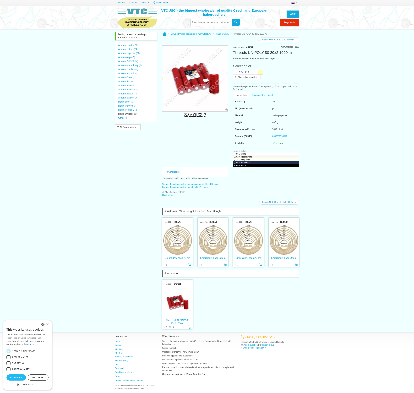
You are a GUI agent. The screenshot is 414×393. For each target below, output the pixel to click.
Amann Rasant (128, 81)
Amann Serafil (127, 93)
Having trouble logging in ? (253, 348)
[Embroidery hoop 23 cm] (213, 239)
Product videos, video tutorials (129, 380)
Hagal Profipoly (127, 109)
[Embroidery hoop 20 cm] (177, 239)
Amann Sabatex (128, 89)
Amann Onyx (126, 77)
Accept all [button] (16, 377)
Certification (174, 172)
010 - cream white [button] (244, 157)
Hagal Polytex (127, 105)
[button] (27, 385)
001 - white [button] (241, 154)
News (117, 376)
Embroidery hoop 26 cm (248, 258)
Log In (293, 13)
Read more (29, 344)
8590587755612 (279, 136)
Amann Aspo (126, 57)
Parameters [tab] (241, 95)
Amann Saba (127, 85)
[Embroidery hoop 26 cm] (248, 239)
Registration (289, 22)
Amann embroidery (130, 65)
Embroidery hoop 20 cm (177, 258)
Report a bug (268, 345)
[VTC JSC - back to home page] (137, 18)
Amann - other (127, 49)
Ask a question (251, 345)
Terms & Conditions (124, 356)
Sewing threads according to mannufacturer (132, 36)
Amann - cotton (127, 45)
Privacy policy (121, 360)
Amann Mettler (128, 69)
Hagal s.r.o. (167, 195)
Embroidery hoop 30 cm (284, 258)
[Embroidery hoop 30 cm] (284, 239)
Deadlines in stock (123, 372)
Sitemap (133, 2)
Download (119, 368)
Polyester (203, 187)
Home (117, 341)
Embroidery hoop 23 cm (213, 258)
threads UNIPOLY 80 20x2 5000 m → (279, 39)
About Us (145, 2)
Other (122, 117)
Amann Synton (128, 97)
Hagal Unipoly (127, 113)
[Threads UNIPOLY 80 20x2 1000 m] (177, 302)
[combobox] (211, 22)
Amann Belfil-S (128, 61)
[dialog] (27, 355)
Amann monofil (127, 73)
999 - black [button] (241, 165)
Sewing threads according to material (179, 187)
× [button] (47, 324)
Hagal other (125, 101)
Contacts (121, 2)
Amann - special (129, 53)
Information (161, 2)
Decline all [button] (38, 377)
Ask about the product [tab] (262, 95)
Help (117, 364)
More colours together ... (248, 77)
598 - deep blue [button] (243, 163)
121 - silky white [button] (243, 160)
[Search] (236, 22)
